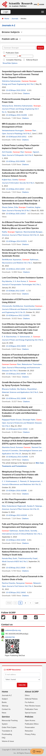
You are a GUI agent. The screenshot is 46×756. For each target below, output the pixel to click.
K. (31, 281)
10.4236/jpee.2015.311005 (16, 115)
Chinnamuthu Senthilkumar (12, 306)
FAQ (3, 738)
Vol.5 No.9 (29, 155)
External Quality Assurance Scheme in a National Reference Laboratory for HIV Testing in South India (20, 552)
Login (5, 12)
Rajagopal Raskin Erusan (12, 420)
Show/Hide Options (10, 63)
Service (6, 716)
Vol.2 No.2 (31, 84)
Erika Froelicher (24, 207)
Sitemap (5, 706)
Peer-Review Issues (32, 706)
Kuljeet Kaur (6, 180)
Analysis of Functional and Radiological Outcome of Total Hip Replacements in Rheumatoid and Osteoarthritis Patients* (20, 358)
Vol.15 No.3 (25, 210)
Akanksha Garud (8, 447)
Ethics (27, 695)
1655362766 (10, 637)
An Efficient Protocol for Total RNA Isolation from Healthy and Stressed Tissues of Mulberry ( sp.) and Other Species (22, 225)
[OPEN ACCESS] (39, 4)
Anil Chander (7, 152)
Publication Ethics (32, 724)
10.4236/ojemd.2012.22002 (16, 429)
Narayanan (24, 583)
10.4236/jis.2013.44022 (15, 189)
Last (36, 603)
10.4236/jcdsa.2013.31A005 (17, 457)
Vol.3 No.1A (16, 454)
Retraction (29, 731)
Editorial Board (32, 60)
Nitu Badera (21, 389)
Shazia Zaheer (7, 207)
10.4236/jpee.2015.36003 (16, 346)
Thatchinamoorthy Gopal (27, 558)
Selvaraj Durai (7, 106)
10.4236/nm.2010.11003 (15, 269)
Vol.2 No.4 (29, 586)
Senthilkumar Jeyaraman (11, 260)
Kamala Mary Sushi (9, 558)
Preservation (30, 727)
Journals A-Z (7, 695)
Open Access (30, 720)
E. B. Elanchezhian (9, 337)
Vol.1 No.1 (28, 263)
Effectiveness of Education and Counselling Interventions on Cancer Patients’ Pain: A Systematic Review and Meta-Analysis (22, 201)
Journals (15, 19)
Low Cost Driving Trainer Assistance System (22, 278)
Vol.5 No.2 (27, 134)
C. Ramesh (22, 481)
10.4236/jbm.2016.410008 (16, 491)
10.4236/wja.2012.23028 (15, 568)
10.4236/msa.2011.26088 (16, 398)
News (4, 713)
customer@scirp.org (13, 630)
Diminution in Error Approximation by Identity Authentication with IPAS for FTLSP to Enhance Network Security (23, 173)
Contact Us (6, 709)
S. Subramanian (24, 337)
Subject (5, 699)
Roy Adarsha (7, 281)
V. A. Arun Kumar (19, 281)
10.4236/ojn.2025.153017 (16, 214)
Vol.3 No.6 (39, 340)
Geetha (19, 180)
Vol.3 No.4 (14, 371)
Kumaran (23, 447)
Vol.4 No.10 (36, 484)
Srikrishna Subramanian (11, 81)
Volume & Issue (8, 741)
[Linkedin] (25, 617)
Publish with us (10, 39)
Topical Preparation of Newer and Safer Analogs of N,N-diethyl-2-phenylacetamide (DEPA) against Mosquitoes (21, 441)
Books (4, 702)
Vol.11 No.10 (20, 312)
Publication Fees (31, 709)
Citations (26, 93)
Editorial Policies (31, 699)
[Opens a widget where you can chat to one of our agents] (37, 752)
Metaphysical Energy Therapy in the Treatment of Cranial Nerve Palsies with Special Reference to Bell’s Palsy (20, 475)
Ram (22, 152)
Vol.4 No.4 (30, 183)
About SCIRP (32, 691)
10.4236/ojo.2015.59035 (15, 161)
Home (6, 19)
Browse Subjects (11, 32)
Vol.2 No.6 (34, 392)
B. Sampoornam (34, 481)
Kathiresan (30, 260)
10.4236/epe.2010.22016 (16, 90)
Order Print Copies (9, 727)
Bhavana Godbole (9, 389)
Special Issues (30, 713)
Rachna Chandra (8, 583)
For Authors (29, 702)
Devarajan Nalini (29, 420)
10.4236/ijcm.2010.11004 (16, 540)
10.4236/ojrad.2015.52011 (16, 137)
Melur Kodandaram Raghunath (14, 506)
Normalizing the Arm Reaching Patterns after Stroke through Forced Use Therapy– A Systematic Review (22, 253)
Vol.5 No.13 (34, 235)
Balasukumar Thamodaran (32, 364)
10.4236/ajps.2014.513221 (16, 241)
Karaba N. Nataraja (34, 506)
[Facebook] (14, 617)
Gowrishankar (33, 306)
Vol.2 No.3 (23, 561)
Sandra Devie (24, 531)
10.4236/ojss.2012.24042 (16, 592)
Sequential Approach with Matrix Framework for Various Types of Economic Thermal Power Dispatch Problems (22, 74)
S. (35, 337)
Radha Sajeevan (12, 232)
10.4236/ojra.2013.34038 (16, 374)
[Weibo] (36, 617)
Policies (29, 716)
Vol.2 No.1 (37, 284)
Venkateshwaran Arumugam (13, 130)
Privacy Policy (30, 734)
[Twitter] (3, 617)
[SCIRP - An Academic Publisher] (17, 4)
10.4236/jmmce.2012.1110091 (18, 315)
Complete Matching (13, 60)
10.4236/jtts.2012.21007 (15, 291)
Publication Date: (12, 53)
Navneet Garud (38, 447)
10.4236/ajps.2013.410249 (16, 515)
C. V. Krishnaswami (9, 481)
